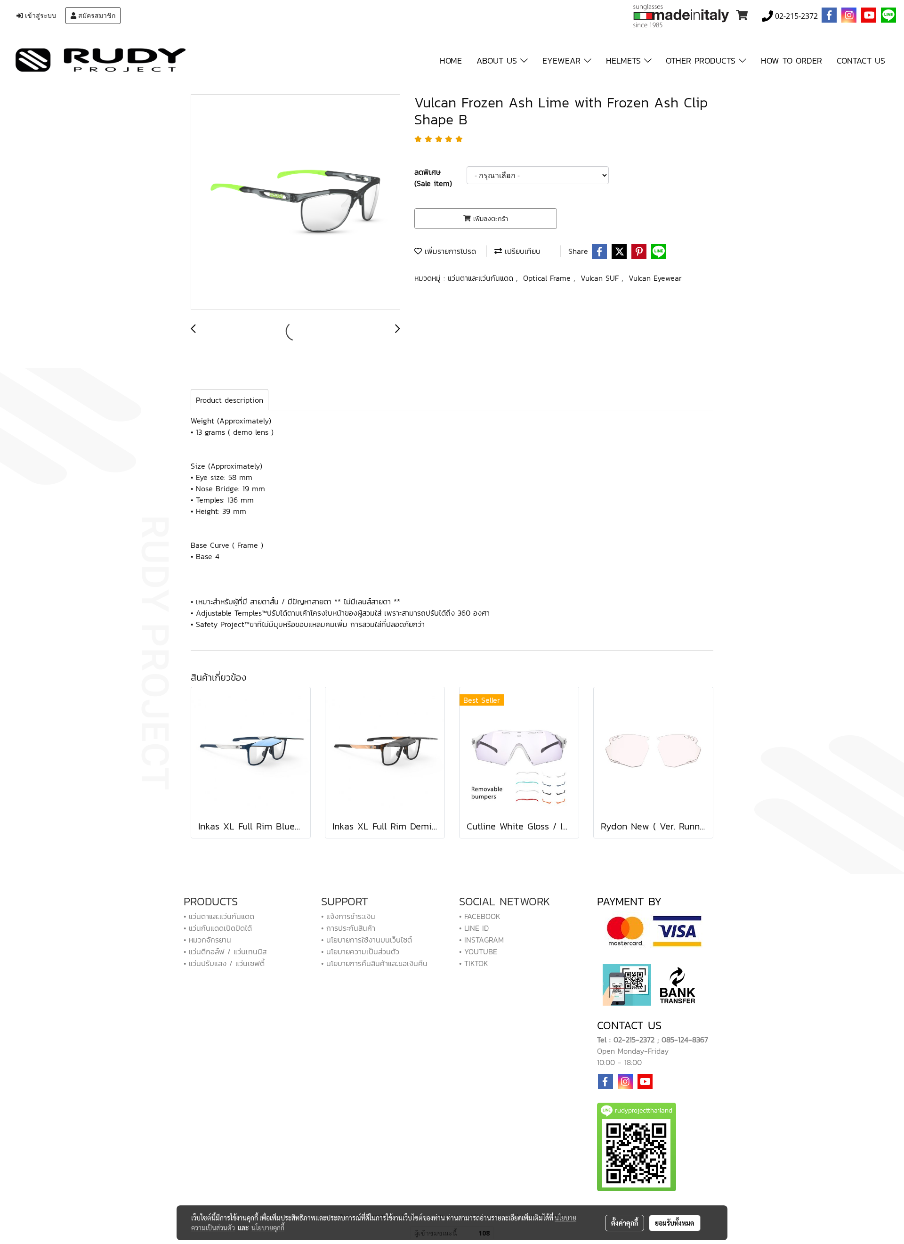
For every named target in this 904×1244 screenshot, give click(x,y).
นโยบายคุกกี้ (267, 1227)
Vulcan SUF (601, 278)
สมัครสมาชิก (95, 15)
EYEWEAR (563, 60)
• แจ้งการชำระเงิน (348, 916)
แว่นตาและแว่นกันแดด (482, 278)
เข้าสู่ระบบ (39, 15)
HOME (451, 60)
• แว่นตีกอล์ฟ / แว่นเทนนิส (225, 951)
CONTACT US (861, 60)
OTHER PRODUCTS (702, 60)
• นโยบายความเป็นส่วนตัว (360, 951)
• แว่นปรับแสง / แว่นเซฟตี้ (224, 963)
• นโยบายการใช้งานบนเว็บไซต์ (366, 939)
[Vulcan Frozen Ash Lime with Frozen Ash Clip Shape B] (295, 202)
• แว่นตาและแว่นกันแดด (219, 916)
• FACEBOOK (479, 916)
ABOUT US (498, 60)
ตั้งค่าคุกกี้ (624, 1223)
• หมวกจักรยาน (207, 939)
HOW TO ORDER (791, 60)
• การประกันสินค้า (348, 928)
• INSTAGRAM (481, 939)
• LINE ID (474, 928)
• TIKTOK (473, 963)
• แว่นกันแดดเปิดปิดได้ (218, 928)
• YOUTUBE (478, 951)
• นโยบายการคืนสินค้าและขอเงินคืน (374, 963)
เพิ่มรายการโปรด (449, 251)
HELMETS (625, 60)
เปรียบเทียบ (521, 251)
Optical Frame (548, 278)
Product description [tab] (229, 400)
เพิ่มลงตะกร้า (489, 219)
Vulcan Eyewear (655, 278)
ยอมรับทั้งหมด (674, 1223)
